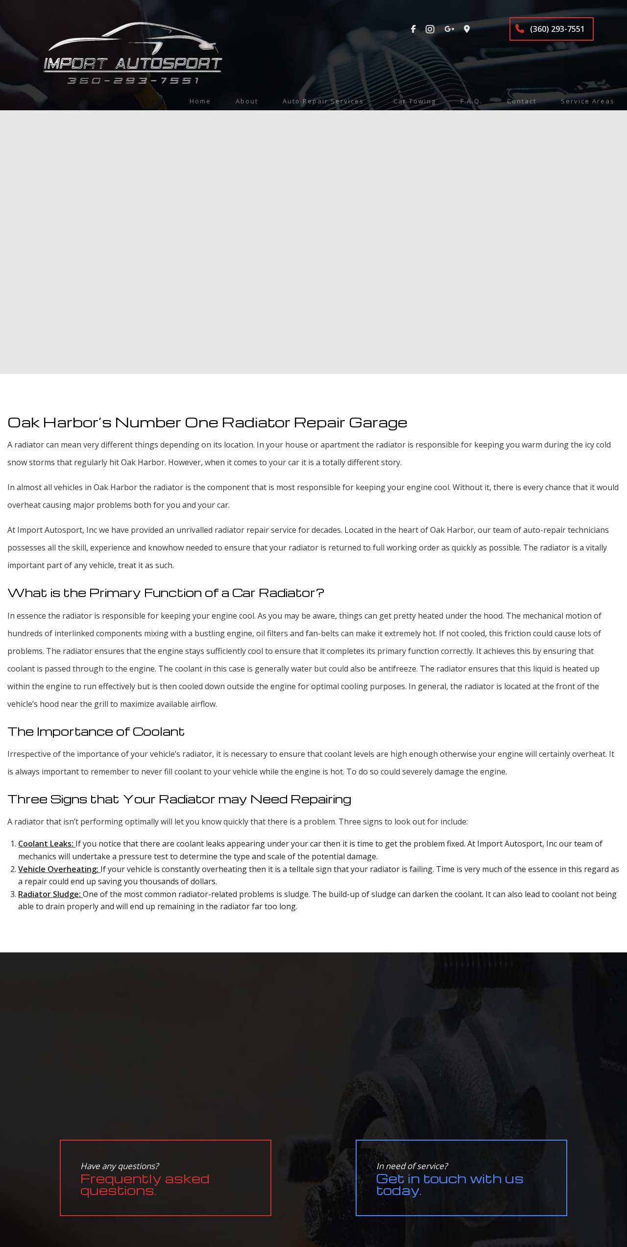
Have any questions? (145, 1179)
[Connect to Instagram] (430, 29)
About (247, 101)
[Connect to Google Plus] (449, 29)
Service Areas (588, 101)
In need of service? (450, 1179)
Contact (521, 101)
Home (200, 101)
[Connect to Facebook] (413, 29)
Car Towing (414, 101)
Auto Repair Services (323, 101)
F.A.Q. (471, 101)
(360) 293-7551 (556, 29)
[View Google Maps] (467, 29)
